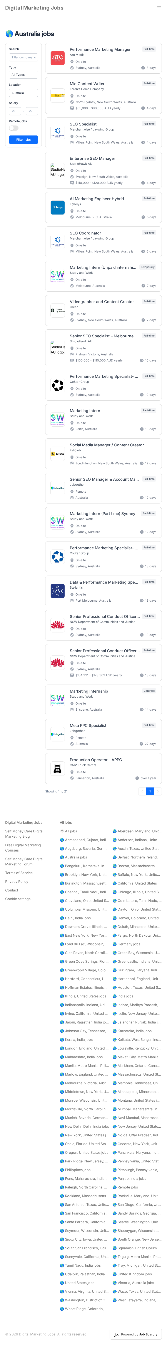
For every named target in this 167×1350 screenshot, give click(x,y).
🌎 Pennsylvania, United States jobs (137, 1161)
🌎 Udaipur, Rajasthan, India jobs (84, 1274)
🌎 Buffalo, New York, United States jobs (137, 874)
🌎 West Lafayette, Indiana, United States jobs (137, 1300)
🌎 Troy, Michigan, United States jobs (137, 1265)
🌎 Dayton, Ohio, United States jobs (137, 909)
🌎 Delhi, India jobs (75, 918)
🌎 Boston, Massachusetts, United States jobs (137, 866)
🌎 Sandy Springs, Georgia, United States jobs (137, 1213)
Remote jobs (18, 121)
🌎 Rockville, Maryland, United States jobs (137, 1196)
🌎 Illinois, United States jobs (83, 996)
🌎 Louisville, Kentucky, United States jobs (137, 1048)
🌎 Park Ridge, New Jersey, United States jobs (84, 1161)
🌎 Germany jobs (126, 944)
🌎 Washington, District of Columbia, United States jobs (84, 1300)
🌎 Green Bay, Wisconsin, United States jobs (137, 953)
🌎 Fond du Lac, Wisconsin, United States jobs (84, 944)
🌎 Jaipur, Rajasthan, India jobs (84, 1022)
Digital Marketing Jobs (34, 8)
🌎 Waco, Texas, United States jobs (137, 1291)
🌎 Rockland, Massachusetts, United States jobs (84, 1196)
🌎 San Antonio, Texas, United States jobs (84, 1204)
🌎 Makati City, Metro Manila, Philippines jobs (137, 1057)
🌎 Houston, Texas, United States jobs (137, 987)
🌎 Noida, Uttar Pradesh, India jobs (137, 1135)
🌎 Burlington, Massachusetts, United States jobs (84, 883)
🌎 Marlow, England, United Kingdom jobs (84, 1074)
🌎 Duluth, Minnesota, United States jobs (137, 926)
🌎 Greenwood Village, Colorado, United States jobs (84, 970)
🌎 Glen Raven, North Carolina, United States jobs (84, 953)
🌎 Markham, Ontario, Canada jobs (137, 1065)
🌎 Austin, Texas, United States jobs (137, 848)
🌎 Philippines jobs (75, 1170)
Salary (13, 103)
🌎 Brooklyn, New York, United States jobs (84, 874)
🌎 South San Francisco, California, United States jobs (84, 1248)
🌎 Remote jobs (125, 1187)
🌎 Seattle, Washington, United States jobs (137, 1222)
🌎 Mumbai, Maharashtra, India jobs (137, 1109)
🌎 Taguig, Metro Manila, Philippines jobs (137, 1256)
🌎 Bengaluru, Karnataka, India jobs (84, 866)
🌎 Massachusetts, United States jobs (137, 1074)
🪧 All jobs (68, 831)
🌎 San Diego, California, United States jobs (137, 1204)
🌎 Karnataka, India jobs (132, 1031)
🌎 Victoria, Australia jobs (133, 1283)
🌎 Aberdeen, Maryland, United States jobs (137, 831)
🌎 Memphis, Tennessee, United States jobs (137, 1083)
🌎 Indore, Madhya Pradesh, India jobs (137, 1005)
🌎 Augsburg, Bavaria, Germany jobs (84, 848)
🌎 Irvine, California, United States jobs (84, 1013)
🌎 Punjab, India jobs (129, 1178)
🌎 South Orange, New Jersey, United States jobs (137, 1239)
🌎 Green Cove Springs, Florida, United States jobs (84, 961)
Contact (11, 890)
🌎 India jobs (122, 996)
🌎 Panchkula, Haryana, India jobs (137, 1152)
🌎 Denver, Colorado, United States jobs (137, 918)
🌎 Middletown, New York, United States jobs (84, 1091)
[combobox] (23, 93)
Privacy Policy (16, 881)
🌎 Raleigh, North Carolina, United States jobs (84, 1187)
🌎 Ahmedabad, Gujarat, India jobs (84, 840)
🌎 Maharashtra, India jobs (81, 1057)
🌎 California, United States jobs (137, 883)
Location (15, 84)
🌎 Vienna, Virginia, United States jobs (84, 1291)
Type (12, 67)
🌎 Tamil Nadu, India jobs (80, 1265)
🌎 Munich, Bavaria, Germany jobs (84, 1118)
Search (14, 49)
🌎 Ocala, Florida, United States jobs (84, 1144)
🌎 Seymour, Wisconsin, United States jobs (84, 1230)
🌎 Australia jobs (73, 857)
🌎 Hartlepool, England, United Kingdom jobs (137, 979)
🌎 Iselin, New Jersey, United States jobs (137, 1013)
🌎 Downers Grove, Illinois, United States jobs (84, 926)
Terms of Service (19, 873)
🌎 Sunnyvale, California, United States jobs (84, 1256)
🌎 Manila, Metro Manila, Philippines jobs (84, 1065)
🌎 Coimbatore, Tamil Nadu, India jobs (137, 900)
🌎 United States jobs (77, 1283)
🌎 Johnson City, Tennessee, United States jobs (84, 1031)
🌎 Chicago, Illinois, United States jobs (137, 892)
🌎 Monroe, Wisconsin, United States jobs (84, 1100)
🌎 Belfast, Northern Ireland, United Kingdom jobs (137, 857)
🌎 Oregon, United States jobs (84, 1152)
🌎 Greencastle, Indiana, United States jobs (137, 961)
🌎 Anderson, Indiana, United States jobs (137, 840)
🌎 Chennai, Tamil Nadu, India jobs (84, 892)
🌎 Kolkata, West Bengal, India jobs (137, 1039)
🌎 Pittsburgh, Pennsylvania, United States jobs (137, 1170)
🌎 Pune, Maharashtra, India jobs (84, 1178)
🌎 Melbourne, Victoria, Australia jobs (84, 1083)
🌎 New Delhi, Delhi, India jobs (84, 1126)
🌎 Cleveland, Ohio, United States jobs (84, 900)
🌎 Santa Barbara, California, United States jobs (84, 1222)
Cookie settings (17, 899)
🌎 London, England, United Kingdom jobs (84, 1048)
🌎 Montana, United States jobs (137, 1100)
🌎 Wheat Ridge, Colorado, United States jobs (84, 1309)
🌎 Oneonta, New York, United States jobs (137, 1144)
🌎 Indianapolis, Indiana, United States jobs (84, 1005)
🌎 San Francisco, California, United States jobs (84, 1213)
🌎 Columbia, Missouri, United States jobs (84, 909)
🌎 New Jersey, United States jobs (137, 1126)
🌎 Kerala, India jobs (76, 1039)
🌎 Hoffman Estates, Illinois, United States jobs (84, 987)
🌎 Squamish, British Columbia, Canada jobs (137, 1248)
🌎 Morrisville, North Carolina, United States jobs (84, 1109)
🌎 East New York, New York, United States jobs (84, 935)
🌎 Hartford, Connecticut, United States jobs (84, 979)
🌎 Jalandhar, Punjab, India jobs (137, 1022)
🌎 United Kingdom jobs (132, 1274)
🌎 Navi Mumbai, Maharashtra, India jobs (137, 1118)
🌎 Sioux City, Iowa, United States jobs (84, 1239)
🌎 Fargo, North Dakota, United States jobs (137, 935)
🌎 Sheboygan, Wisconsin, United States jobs (137, 1230)
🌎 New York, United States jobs (84, 1135)
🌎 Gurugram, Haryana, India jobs (137, 970)
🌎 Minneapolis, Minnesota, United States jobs (137, 1091)
